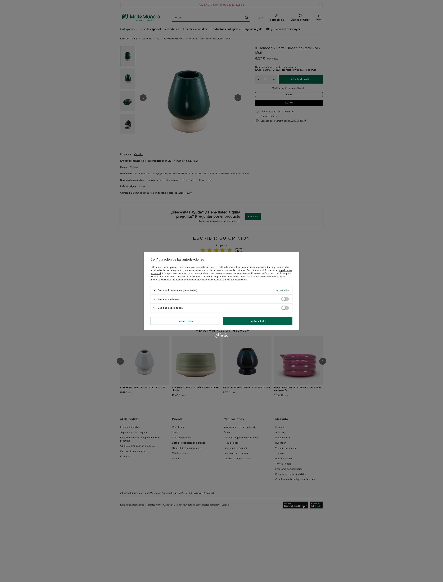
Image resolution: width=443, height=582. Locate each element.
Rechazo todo (185, 321)
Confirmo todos (258, 321)
